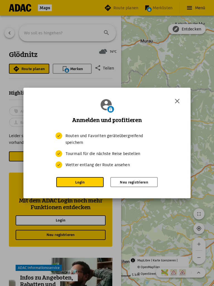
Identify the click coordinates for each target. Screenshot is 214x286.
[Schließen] (177, 101)
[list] (107, 150)
